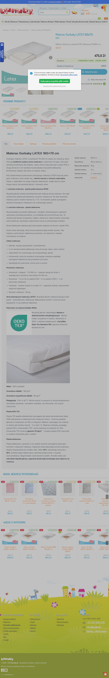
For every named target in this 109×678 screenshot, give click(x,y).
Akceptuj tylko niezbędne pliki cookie (54, 86)
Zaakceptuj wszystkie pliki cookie (54, 81)
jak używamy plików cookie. (69, 75)
